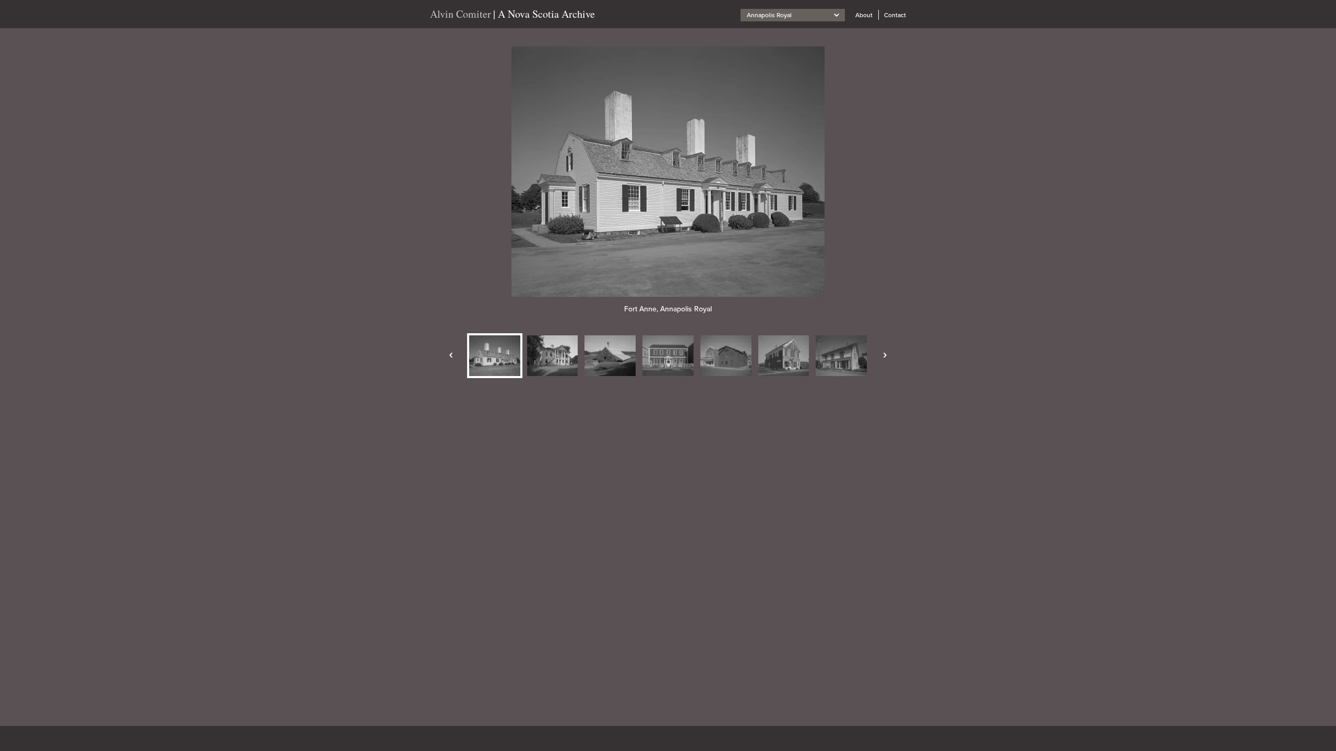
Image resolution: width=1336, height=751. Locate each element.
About (864, 15)
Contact (895, 15)
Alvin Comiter (460, 14)
